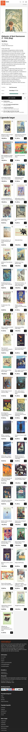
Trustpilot (9, 104)
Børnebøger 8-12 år (13, 90)
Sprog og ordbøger (5, 726)
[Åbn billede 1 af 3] (14, 20)
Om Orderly (3, 657)
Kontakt (2, 658)
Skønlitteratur (4, 711)
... (27, 4)
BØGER (7, 1)
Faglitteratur (3, 720)
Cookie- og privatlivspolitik (6, 662)
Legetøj (2, 697)
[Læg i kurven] (11, 138)
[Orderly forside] (3, 3)
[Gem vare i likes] (25, 98)
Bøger (2, 695)
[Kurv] (23, 2)
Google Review (15, 104)
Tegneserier (3, 724)
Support (2, 660)
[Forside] (6, 642)
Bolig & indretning (4, 701)
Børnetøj (2, 699)
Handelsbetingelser (5, 666)
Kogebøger (3, 722)
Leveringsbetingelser (5, 664)
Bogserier (3, 709)
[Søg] (20, 2)
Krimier (2, 714)
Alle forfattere (4, 728)
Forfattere (3, 707)
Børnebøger (3, 713)
